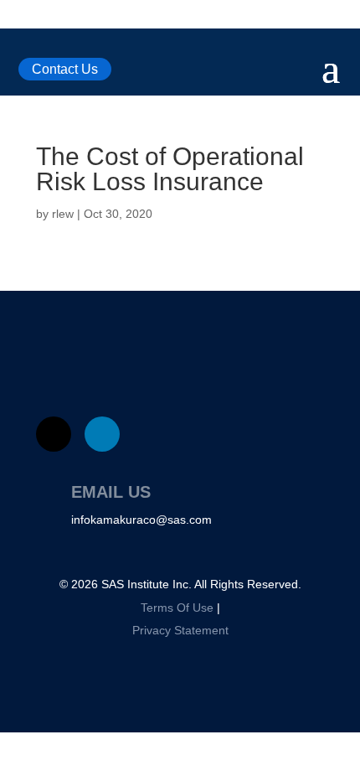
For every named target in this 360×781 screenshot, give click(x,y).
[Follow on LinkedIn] (102, 434)
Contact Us (65, 69)
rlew (63, 213)
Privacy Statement (180, 630)
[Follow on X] (53, 434)
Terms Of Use (177, 607)
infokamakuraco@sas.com (141, 519)
